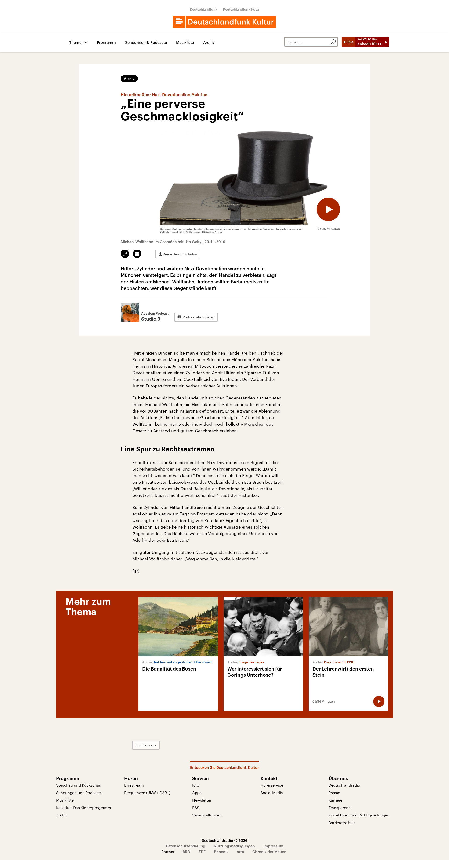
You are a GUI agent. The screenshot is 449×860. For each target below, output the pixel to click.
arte (240, 851)
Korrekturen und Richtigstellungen (359, 815)
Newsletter (201, 800)
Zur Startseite (145, 745)
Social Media (272, 792)
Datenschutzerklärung (185, 846)
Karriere (335, 800)
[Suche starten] (333, 42)
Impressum (273, 846)
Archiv (209, 42)
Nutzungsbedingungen (234, 846)
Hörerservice (272, 785)
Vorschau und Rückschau (78, 785)
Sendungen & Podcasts (146, 42)
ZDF (202, 851)
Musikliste (185, 42)
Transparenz (339, 807)
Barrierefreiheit (342, 822)
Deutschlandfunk (203, 9)
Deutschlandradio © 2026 (224, 840)
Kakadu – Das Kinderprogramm (83, 807)
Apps (196, 792)
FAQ (195, 785)
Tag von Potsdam (197, 513)
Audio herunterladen (180, 254)
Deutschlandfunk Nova (241, 9)
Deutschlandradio (344, 785)
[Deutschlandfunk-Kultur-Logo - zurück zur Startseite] (224, 22)
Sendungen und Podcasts (79, 792)
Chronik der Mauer (269, 851)
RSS (195, 807)
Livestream (134, 785)
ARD (186, 851)
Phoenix (221, 851)
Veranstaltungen (207, 815)
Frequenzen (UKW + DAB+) (147, 792)
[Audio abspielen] (328, 209)
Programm (106, 42)
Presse (334, 792)
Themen (76, 42)
